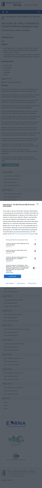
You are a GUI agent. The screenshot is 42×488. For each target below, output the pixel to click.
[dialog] (21, 244)
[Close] (38, 205)
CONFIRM (12, 276)
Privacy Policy (32, 283)
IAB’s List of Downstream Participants (23, 234)
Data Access (21, 283)
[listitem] (21, 240)
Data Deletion (10, 283)
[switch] (34, 244)
